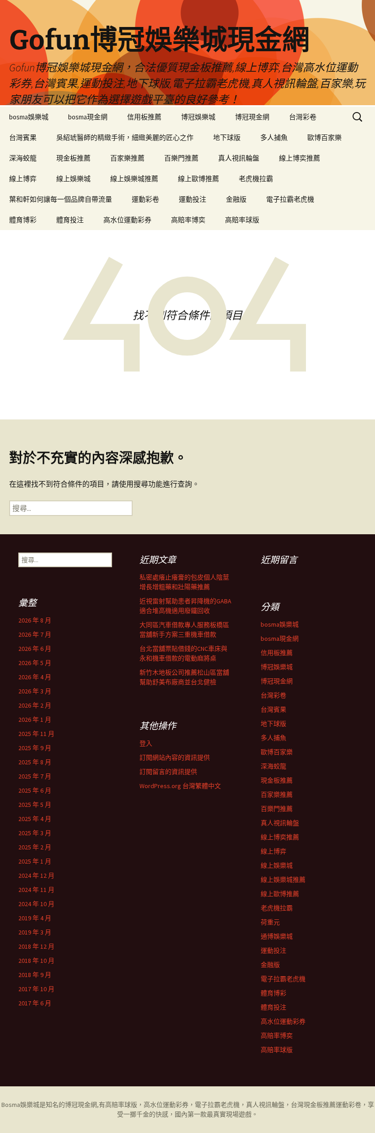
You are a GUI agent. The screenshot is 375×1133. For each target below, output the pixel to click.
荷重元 (270, 922)
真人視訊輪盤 (238, 158)
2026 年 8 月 (34, 620)
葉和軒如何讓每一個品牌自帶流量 (60, 199)
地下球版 (227, 137)
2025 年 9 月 (34, 748)
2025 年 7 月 (34, 776)
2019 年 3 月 (34, 932)
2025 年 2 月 (34, 847)
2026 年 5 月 (34, 663)
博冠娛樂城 (198, 117)
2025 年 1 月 (34, 861)
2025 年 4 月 (34, 819)
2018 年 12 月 (36, 946)
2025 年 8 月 (34, 762)
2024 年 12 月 (36, 875)
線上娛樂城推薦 (134, 178)
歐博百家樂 (324, 137)
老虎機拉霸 (256, 178)
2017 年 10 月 (36, 989)
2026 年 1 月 (34, 719)
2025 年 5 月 (34, 804)
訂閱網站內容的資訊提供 (174, 757)
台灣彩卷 (302, 117)
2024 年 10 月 (36, 904)
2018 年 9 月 (34, 975)
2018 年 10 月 (36, 960)
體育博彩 (23, 219)
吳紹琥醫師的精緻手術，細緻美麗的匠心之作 (124, 137)
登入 (145, 743)
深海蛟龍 (23, 158)
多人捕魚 (274, 137)
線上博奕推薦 (299, 158)
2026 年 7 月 (34, 634)
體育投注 (70, 219)
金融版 (236, 199)
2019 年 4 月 (34, 918)
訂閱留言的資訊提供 (168, 772)
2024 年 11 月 (36, 890)
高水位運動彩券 (127, 219)
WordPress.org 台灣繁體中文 (180, 786)
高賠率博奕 (188, 219)
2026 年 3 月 (34, 691)
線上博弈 (23, 178)
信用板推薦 (144, 117)
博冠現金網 (252, 117)
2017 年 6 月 (34, 1003)
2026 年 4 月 (34, 677)
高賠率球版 (242, 219)
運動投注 (192, 199)
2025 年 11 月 (36, 734)
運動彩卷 (145, 199)
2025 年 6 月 (34, 790)
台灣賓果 (23, 137)
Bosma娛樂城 (20, 1105)
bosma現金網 (87, 117)
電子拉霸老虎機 (290, 199)
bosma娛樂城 (28, 117)
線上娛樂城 (73, 178)
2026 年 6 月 (34, 648)
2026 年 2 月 (34, 705)
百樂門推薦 (181, 158)
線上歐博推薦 (198, 178)
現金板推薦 (73, 158)
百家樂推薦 (127, 158)
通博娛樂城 (277, 936)
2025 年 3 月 (34, 833)
